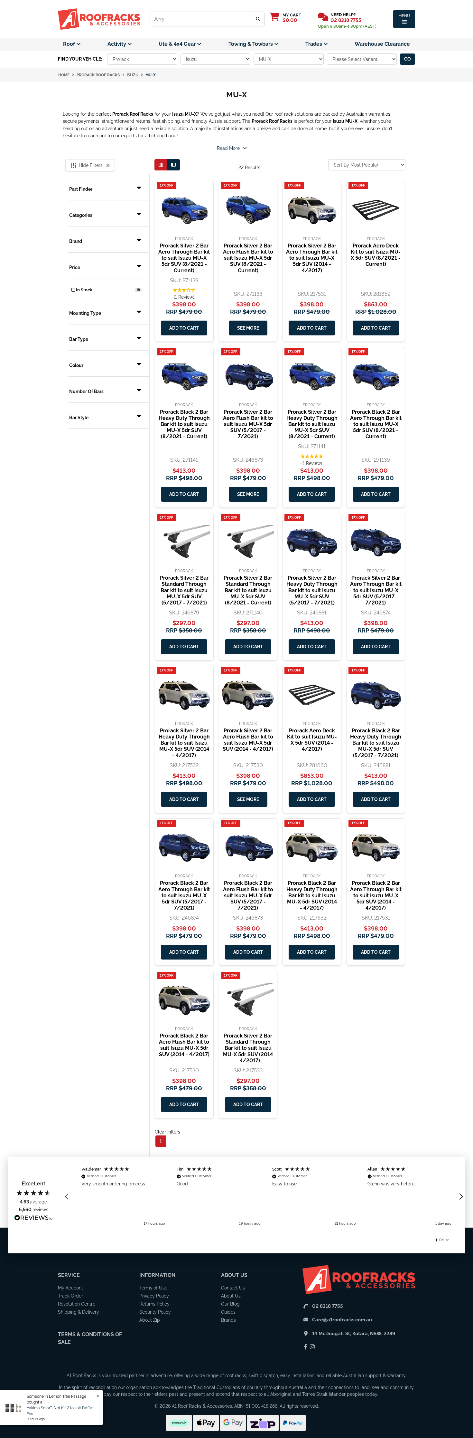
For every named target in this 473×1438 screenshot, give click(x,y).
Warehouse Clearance (382, 44)
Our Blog (230, 1304)
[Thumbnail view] (160, 164)
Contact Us (233, 1287)
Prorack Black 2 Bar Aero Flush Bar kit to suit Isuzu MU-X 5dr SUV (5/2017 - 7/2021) (248, 895)
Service (69, 1275)
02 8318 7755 (345, 20)
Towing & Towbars (251, 44)
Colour (76, 365)
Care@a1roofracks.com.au (342, 1320)
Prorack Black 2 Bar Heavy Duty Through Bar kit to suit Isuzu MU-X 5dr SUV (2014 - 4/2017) (312, 895)
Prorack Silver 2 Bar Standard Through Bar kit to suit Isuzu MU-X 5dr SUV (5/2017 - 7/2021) (184, 590)
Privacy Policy (154, 1295)
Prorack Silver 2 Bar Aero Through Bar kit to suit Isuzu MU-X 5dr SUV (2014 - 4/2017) (312, 258)
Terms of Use (153, 1287)
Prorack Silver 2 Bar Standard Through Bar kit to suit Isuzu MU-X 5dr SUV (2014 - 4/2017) (248, 1048)
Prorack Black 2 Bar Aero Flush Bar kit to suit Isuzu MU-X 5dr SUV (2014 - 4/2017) (184, 1045)
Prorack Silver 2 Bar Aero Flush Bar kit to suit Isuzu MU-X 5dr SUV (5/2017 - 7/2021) (248, 424)
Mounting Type (85, 313)
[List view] (173, 164)
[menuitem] (72, 44)
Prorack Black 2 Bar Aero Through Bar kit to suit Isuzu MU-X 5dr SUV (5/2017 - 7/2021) (184, 895)
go (407, 59)
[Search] (258, 19)
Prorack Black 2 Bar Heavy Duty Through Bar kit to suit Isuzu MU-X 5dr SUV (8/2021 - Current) (184, 424)
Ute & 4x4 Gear (178, 44)
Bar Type (78, 339)
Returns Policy (154, 1304)
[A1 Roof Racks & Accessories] (99, 18)
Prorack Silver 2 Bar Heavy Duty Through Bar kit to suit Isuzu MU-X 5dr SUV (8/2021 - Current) (312, 424)
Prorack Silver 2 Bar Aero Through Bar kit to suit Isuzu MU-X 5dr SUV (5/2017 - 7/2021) (376, 590)
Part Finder (80, 189)
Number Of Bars (86, 391)
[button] (184, 294)
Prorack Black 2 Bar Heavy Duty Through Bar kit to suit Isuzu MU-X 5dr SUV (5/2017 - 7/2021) (375, 743)
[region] (263, 1197)
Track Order (70, 1295)
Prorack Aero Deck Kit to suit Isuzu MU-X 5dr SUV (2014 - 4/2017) (312, 740)
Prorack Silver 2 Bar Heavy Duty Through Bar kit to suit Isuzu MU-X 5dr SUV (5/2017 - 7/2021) (312, 590)
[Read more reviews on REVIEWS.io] (33, 1218)
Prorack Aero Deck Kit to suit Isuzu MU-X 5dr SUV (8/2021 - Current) (376, 255)
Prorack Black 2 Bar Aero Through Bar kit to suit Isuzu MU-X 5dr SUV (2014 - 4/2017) (376, 895)
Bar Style (78, 417)
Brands (228, 1320)
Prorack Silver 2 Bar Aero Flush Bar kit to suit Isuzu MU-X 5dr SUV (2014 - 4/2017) (248, 740)
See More (248, 328)
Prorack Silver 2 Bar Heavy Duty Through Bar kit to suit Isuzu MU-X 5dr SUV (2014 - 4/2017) (184, 743)
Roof (69, 44)
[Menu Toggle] (404, 19)
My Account (70, 1287)
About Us (234, 1275)
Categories (80, 215)
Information (157, 1275)
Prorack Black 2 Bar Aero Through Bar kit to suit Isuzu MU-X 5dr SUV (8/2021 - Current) (376, 424)
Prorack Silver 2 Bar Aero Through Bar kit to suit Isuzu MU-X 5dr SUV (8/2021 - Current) (184, 258)
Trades (314, 44)
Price (74, 267)
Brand (75, 241)
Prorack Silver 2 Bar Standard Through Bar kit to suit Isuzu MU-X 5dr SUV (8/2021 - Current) (248, 590)
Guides (228, 1312)
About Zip (149, 1320)
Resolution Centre (76, 1304)
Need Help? (343, 14)
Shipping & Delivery (78, 1312)
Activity (117, 44)
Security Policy (155, 1312)
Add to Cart (184, 328)
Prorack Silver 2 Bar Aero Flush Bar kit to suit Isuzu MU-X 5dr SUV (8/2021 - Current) (248, 258)
